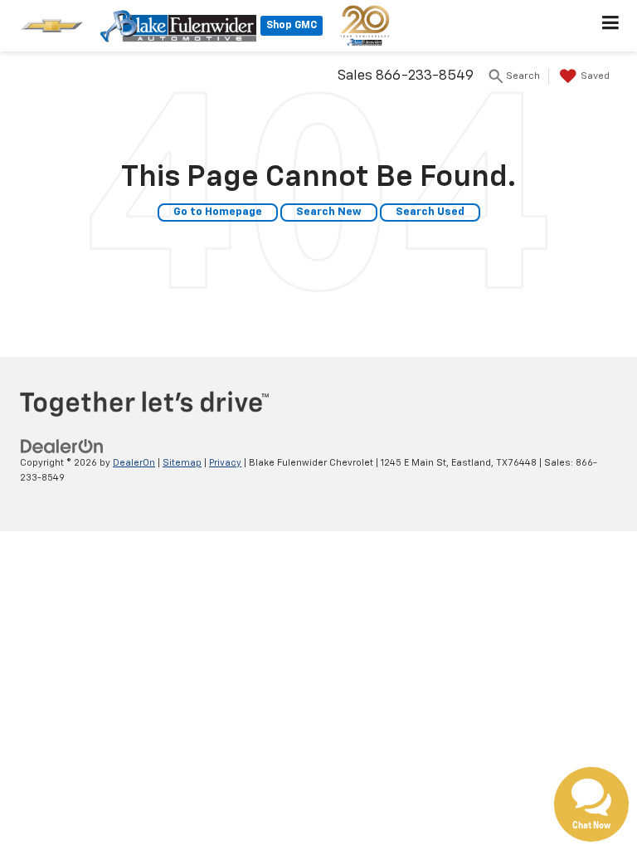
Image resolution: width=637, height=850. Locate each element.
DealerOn (134, 462)
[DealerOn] (62, 446)
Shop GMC (291, 26)
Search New (329, 212)
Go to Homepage (217, 212)
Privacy (225, 462)
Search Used (430, 212)
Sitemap (182, 462)
